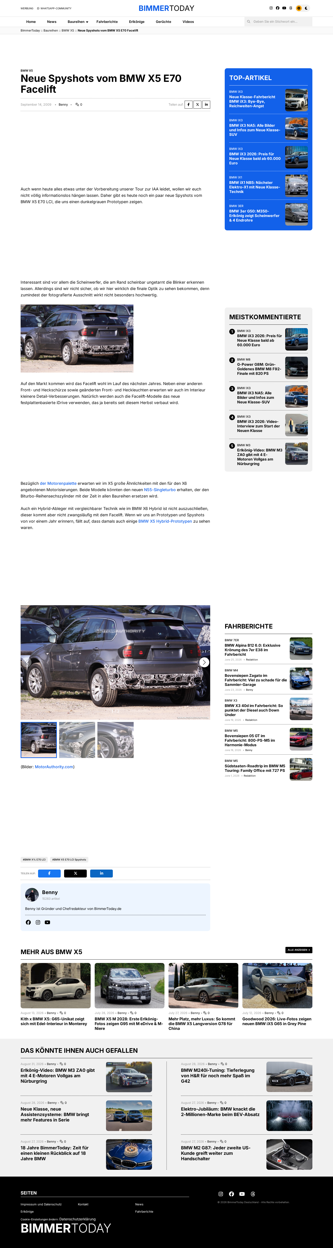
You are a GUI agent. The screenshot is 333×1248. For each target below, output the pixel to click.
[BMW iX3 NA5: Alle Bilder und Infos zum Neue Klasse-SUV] (296, 128)
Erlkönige (137, 22)
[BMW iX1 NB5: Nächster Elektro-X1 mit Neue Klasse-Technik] (296, 185)
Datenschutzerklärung (77, 1219)
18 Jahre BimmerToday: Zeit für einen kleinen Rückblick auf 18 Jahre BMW (55, 1153)
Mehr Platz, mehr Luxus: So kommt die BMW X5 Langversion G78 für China (202, 1023)
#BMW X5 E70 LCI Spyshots (69, 859)
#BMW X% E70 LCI (34, 859)
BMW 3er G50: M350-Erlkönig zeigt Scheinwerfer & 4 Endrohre (254, 215)
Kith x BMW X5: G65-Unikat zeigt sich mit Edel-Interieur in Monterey (54, 1021)
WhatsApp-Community (55, 8)
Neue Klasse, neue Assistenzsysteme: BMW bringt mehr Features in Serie (55, 1114)
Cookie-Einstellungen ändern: (39, 1219)
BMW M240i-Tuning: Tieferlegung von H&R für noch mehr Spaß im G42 (217, 1076)
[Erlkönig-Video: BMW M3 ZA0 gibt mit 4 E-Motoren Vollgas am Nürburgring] (296, 453)
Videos (188, 22)
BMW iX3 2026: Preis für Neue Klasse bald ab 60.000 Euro (255, 158)
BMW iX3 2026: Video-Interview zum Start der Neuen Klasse (258, 426)
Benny (63, 104)
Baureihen (76, 22)
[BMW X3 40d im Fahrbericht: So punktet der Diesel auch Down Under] (301, 708)
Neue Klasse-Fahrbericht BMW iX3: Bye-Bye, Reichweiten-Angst (252, 101)
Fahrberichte (107, 22)
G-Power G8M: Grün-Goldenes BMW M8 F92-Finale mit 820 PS (259, 369)
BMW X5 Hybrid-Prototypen (165, 521)
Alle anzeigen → (299, 949)
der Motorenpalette (58, 483)
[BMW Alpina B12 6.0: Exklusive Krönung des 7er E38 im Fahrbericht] (301, 648)
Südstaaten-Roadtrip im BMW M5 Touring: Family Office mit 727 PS (255, 768)
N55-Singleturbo (160, 489)
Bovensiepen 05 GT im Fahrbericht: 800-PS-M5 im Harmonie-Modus (250, 740)
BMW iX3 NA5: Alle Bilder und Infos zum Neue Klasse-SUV (254, 129)
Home (31, 22)
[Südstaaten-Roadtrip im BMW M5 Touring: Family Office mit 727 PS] (301, 769)
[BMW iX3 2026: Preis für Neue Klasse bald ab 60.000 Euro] (296, 157)
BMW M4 (231, 670)
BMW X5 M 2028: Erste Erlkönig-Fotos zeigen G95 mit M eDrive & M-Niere (129, 1023)
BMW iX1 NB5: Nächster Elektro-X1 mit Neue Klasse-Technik (254, 187)
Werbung (27, 8)
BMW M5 (231, 730)
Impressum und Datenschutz (41, 1204)
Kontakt (83, 1204)
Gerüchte (163, 22)
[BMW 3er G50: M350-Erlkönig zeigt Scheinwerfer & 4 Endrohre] (296, 214)
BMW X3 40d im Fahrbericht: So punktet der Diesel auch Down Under (254, 710)
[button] (204, 662)
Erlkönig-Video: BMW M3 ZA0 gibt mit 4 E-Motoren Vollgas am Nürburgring (259, 457)
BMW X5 (68, 30)
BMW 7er (232, 640)
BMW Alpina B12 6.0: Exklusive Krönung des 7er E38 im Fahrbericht (252, 649)
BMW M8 (243, 359)
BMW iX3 (236, 91)
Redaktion (252, 659)
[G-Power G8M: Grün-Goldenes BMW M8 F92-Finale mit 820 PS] (296, 367)
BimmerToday (30, 30)
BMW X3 (231, 700)
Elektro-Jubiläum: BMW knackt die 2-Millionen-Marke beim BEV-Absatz (220, 1111)
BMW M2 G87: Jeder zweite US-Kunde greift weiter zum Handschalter (216, 1153)
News (51, 22)
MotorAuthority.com (54, 766)
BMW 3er (236, 205)
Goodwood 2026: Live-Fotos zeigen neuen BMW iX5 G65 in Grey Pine (276, 1021)
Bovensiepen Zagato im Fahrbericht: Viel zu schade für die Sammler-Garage (256, 680)
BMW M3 (243, 445)
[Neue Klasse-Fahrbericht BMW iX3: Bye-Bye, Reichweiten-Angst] (296, 100)
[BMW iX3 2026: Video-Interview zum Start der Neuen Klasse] (296, 425)
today (166, 8)
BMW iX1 (235, 177)
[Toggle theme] (302, 8)
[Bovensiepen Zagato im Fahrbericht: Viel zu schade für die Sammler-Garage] (301, 678)
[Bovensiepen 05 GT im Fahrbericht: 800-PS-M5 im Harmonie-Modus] (301, 739)
